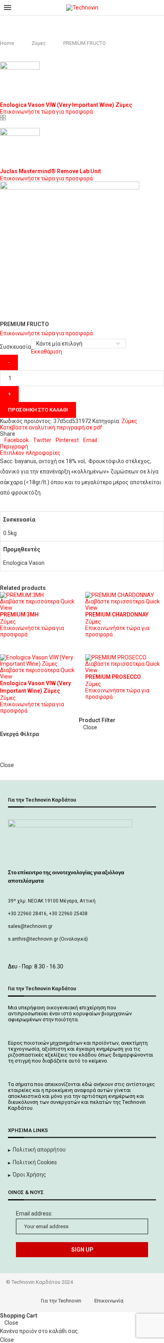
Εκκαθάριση (46, 351)
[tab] (82, 446)
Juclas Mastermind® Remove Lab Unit (50, 171)
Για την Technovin (61, 1301)
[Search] (156, 7)
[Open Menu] (7, 7)
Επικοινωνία (108, 1301)
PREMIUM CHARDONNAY (116, 614)
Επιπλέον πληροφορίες (30, 453)
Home (7, 43)
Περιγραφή (14, 446)
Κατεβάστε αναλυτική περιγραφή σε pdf (51, 427)
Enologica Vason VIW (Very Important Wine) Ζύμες (66, 105)
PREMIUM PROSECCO (113, 677)
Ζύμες (38, 43)
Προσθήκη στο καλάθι (38, 410)
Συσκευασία (15, 347)
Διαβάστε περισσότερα (29, 601)
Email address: (34, 1213)
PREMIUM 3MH (19, 614)
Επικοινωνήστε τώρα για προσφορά (46, 111)
